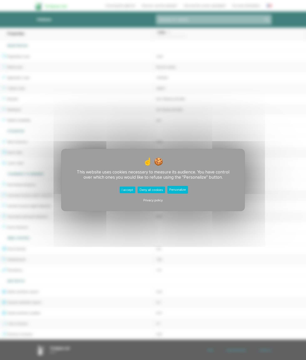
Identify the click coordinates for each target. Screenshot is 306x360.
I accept (127, 190)
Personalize (177, 190)
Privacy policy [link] (153, 200)
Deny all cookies (151, 190)
